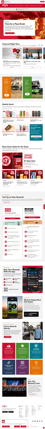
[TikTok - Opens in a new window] (42, 421)
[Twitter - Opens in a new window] (33, 421)
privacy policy (20, 424)
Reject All (17, 426)
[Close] (26, 421)
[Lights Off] (44, 428)
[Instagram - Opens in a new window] (39, 421)
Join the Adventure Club (36, 136)
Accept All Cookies (23, 426)
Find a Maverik (36, 138)
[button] (39, 45)
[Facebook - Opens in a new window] (35, 421)
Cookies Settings (6, 426)
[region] (14, 424)
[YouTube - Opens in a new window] (37, 421)
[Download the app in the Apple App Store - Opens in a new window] (11, 412)
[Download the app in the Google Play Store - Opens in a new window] (5, 412)
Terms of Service (37, 309)
